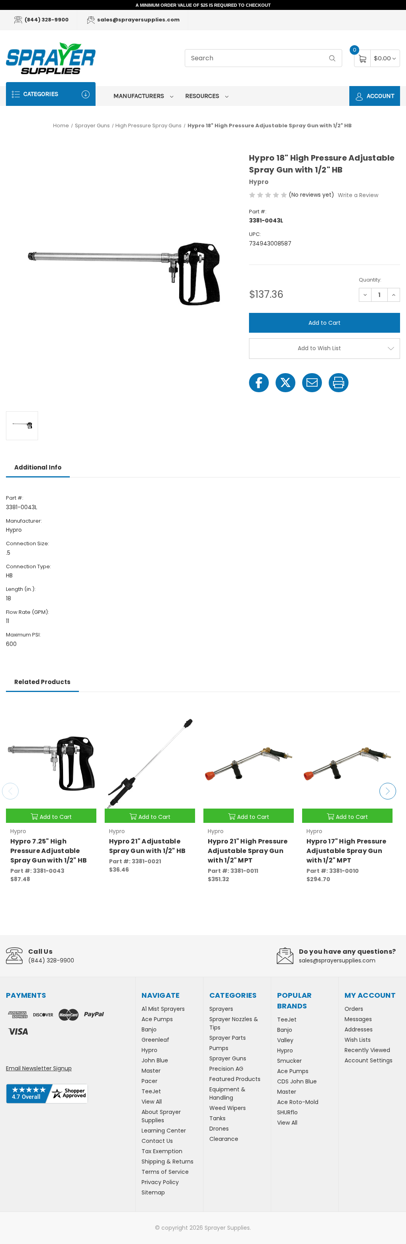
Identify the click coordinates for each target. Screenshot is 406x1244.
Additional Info (37, 467)
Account (379, 96)
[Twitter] (285, 382)
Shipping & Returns (167, 1161)
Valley (285, 1040)
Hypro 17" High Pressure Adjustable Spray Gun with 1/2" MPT (346, 851)
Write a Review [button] (358, 195)
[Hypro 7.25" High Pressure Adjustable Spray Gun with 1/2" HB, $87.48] (51, 764)
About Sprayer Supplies (161, 1116)
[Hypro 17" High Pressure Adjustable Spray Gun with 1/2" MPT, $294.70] (347, 764)
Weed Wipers (227, 1108)
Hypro (149, 1050)
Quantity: (370, 280)
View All (152, 1102)
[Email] (312, 382)
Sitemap (153, 1192)
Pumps (218, 1048)
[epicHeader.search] (332, 58)
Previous (10, 791)
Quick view (84, 713)
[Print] (339, 382)
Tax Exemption (162, 1151)
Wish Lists (358, 1040)
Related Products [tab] (42, 682)
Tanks (217, 1118)
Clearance (223, 1139)
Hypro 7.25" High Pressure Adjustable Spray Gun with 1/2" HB (48, 851)
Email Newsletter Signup (39, 1068)
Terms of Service (165, 1172)
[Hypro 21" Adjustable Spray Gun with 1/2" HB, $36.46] (150, 764)
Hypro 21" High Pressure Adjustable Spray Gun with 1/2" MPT (248, 851)
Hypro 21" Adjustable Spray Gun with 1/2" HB (147, 846)
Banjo (149, 1029)
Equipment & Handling (227, 1093)
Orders (354, 1009)
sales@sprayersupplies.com (138, 19)
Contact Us (157, 1141)
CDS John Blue (297, 1081)
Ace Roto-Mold (297, 1102)
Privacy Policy (160, 1182)
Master (151, 1071)
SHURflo (287, 1112)
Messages (358, 1019)
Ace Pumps (157, 1019)
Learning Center (164, 1131)
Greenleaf (155, 1040)
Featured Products (234, 1079)
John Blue (155, 1060)
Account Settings (369, 1060)
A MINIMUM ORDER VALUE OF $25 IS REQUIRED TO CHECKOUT (203, 5)
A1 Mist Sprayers (163, 1009)
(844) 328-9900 (46, 19)
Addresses (359, 1029)
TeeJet (151, 1091)
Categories (40, 94)
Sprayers (221, 1009)
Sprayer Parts (227, 1038)
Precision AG (226, 1069)
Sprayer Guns (227, 1058)
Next (387, 791)
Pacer (149, 1081)
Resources (203, 96)
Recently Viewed (367, 1050)
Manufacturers (139, 96)
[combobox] (263, 58)
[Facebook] (259, 382)
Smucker (289, 1061)
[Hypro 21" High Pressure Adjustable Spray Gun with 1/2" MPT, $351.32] (249, 764)
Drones (219, 1129)
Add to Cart (56, 817)
